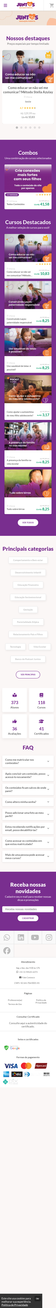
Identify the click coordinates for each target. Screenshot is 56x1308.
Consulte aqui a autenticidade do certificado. (28, 1024)
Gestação (28, 609)
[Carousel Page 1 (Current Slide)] (17, 127)
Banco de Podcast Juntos (28, 659)
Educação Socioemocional (28, 597)
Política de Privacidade (41, 1001)
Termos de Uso (15, 1004)
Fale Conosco (28, 977)
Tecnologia (15, 646)
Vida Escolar (39, 646)
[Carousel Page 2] (21, 127)
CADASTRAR (28, 918)
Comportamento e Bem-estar (28, 560)
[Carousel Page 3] (26, 127)
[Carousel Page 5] (35, 127)
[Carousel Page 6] (39, 127)
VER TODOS (28, 522)
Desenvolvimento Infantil (28, 572)
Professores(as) (15, 1000)
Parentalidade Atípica (28, 622)
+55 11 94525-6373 (28, 972)
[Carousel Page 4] (30, 127)
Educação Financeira (28, 585)
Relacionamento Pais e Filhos (28, 634)
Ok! (37, 1298)
